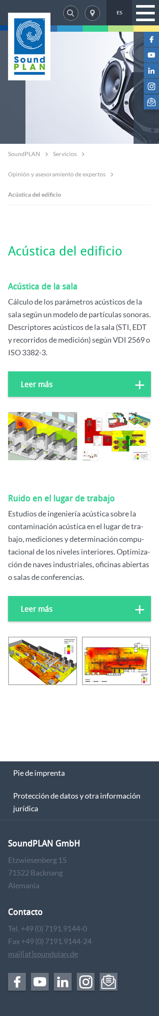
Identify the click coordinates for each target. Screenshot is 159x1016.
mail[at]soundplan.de (43, 953)
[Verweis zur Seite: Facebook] (151, 39)
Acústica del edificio (34, 194)
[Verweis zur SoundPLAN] (29, 46)
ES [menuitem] (119, 12)
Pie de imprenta (39, 772)
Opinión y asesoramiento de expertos (57, 174)
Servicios (65, 153)
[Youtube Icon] (151, 55)
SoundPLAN (24, 153)
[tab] (79, 384)
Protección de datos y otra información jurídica (76, 802)
